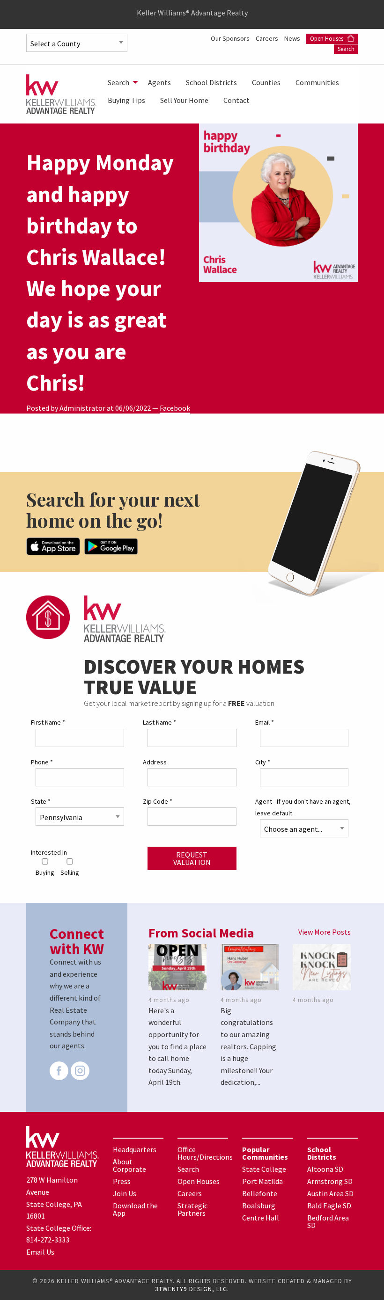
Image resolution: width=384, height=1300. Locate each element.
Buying (45, 872)
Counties (266, 82)
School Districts (211, 82)
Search (346, 49)
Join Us (124, 1193)
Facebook (175, 408)
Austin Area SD (330, 1193)
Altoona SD (325, 1169)
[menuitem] (120, 82)
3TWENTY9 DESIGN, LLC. (192, 1289)
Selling (69, 872)
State (41, 801)
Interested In (49, 852)
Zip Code (157, 801)
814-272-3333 (47, 1239)
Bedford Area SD (328, 1221)
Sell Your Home (184, 100)
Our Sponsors (231, 38)
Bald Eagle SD (329, 1205)
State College (264, 1169)
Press (122, 1181)
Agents (159, 82)
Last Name (159, 722)
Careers (268, 38)
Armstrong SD (330, 1181)
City (262, 762)
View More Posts (324, 932)
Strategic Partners (192, 1209)
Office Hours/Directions (205, 1153)
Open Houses (327, 39)
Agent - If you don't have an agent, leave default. (303, 807)
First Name (48, 722)
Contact (236, 100)
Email (264, 722)
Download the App (135, 1209)
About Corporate (129, 1165)
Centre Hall (260, 1217)
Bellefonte (259, 1193)
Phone (42, 762)
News (293, 38)
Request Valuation (192, 858)
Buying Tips (126, 100)
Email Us (40, 1251)
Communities (317, 82)
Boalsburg (258, 1205)
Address (155, 762)
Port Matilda (262, 1181)
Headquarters (134, 1149)
